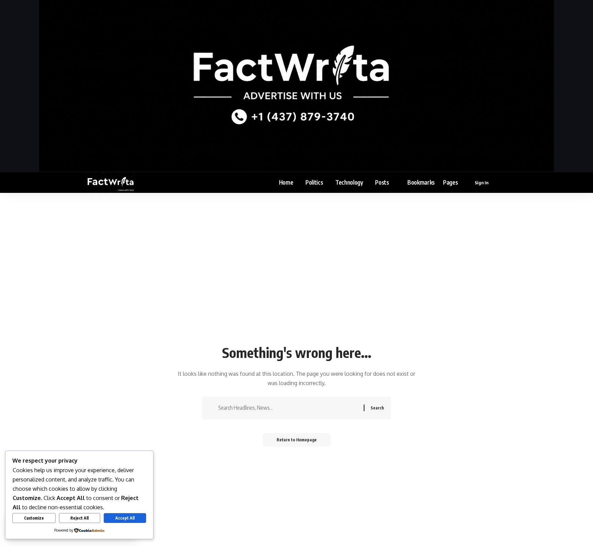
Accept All (125, 518)
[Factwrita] (110, 182)
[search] (505, 182)
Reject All (79, 518)
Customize (34, 518)
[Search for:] (288, 407)
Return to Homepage (297, 439)
